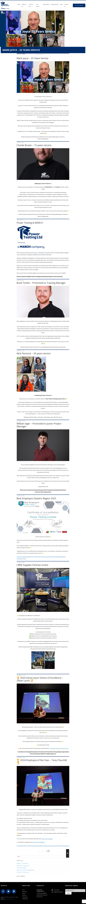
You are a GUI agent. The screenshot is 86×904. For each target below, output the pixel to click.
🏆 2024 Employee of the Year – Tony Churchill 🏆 (42, 762)
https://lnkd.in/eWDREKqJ (39, 842)
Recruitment (46, 4)
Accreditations (54, 4)
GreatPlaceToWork (21, 558)
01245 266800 (56, 889)
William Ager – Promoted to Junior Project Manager (39, 425)
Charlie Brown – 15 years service (34, 145)
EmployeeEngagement (60, 556)
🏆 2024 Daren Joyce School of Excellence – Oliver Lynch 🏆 (40, 679)
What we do (24, 5)
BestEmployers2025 (29, 556)
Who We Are (24, 891)
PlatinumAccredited (39, 556)
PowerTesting (20, 556)
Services (23, 893)
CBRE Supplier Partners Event (32, 565)
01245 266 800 (80, 5)
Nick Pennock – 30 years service (34, 353)
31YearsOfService (64, 845)
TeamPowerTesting (49, 556)
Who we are (31, 5)
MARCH (36, 252)
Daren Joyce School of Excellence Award (59, 748)
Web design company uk (10, 899)
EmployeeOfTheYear (22, 845)
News (61, 4)
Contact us (66, 5)
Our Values (37, 5)
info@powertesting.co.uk (58, 891)
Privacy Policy (24, 897)
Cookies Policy (25, 898)
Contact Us (24, 895)
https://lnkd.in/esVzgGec (47, 838)
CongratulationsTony (49, 845)
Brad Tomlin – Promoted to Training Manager (41, 282)
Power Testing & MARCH (30, 222)
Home (18, 4)
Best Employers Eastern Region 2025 (36, 498)
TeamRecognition (38, 845)
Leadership (57, 845)
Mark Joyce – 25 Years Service (32, 58)
